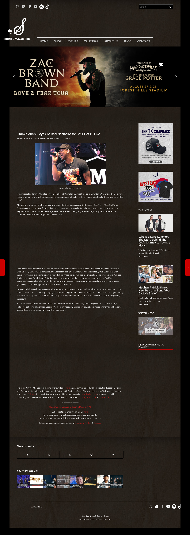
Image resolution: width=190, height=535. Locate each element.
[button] (95, 76)
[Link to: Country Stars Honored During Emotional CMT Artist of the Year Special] (116, 481)
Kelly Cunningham (63, 138)
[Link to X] (24, 6)
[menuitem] (44, 41)
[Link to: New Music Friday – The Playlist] (63, 481)
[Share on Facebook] (27, 454)
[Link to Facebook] (29, 6)
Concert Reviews (46, 138)
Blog (37, 138)
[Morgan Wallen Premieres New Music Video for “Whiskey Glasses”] (187, 267)
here (68, 388)
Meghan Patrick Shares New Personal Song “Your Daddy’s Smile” (154, 290)
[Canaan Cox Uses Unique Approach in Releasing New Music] (2, 267)
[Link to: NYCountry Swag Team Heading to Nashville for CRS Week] (36, 481)
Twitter (93, 397)
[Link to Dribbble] (47, 6)
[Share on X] (49, 454)
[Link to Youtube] (35, 6)
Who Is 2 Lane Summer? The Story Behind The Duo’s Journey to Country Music (154, 241)
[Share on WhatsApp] (70, 454)
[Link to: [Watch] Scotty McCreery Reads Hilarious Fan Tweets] (76, 481)
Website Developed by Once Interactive (95, 519)
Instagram (85, 397)
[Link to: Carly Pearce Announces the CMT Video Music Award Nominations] (49, 481)
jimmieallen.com (89, 394)
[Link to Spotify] (41, 6)
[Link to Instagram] (18, 6)
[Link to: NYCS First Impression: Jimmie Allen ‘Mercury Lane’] (103, 481)
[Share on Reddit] (91, 454)
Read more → (144, 256)
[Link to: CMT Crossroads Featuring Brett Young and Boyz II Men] (23, 481)
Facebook (105, 397)
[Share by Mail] (112, 454)
